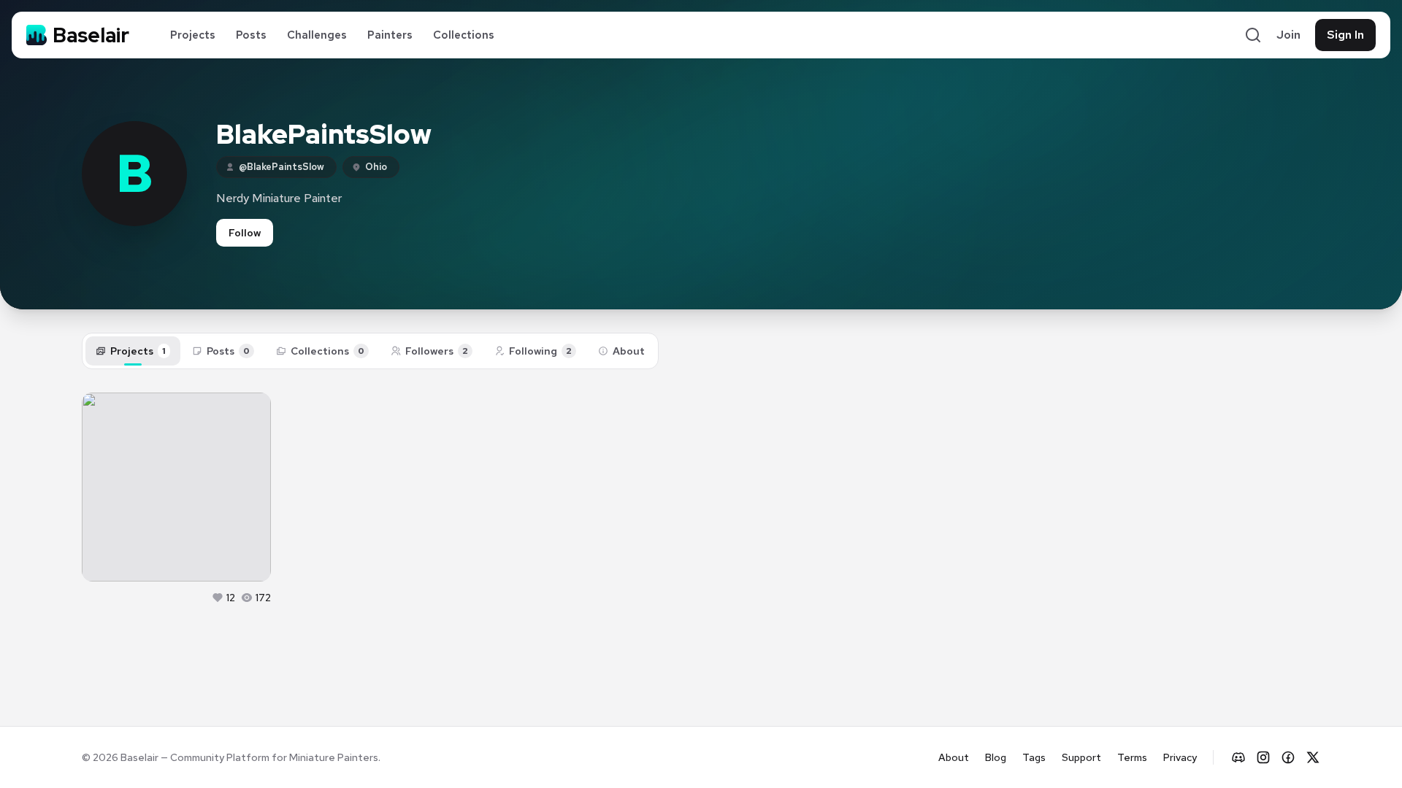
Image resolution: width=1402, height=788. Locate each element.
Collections (463, 35)
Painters (390, 35)
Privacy (1180, 757)
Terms (1132, 757)
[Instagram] (1263, 757)
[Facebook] (1288, 757)
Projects (192, 35)
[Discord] (1238, 757)
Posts (251, 35)
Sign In (1345, 34)
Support (1081, 757)
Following (540, 351)
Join (1288, 34)
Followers (436, 351)
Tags (1034, 757)
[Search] (1253, 35)
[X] (1313, 757)
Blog (995, 757)
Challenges (317, 35)
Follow (245, 232)
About (629, 351)
